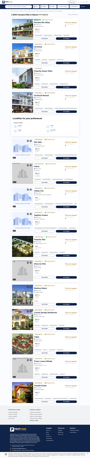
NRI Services (60, 432)
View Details (45, 38)
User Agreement (49, 440)
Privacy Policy (49, 438)
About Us (48, 430)
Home (47, 432)
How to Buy (60, 434)
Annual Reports (73, 432)
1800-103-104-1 (17, 450)
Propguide (60, 430)
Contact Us (48, 436)
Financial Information (74, 430)
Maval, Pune (38, 24)
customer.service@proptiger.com (19, 448)
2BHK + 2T (37, 29)
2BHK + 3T (37, 295)
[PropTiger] (7, 2)
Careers (48, 434)
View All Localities (34, 420)
